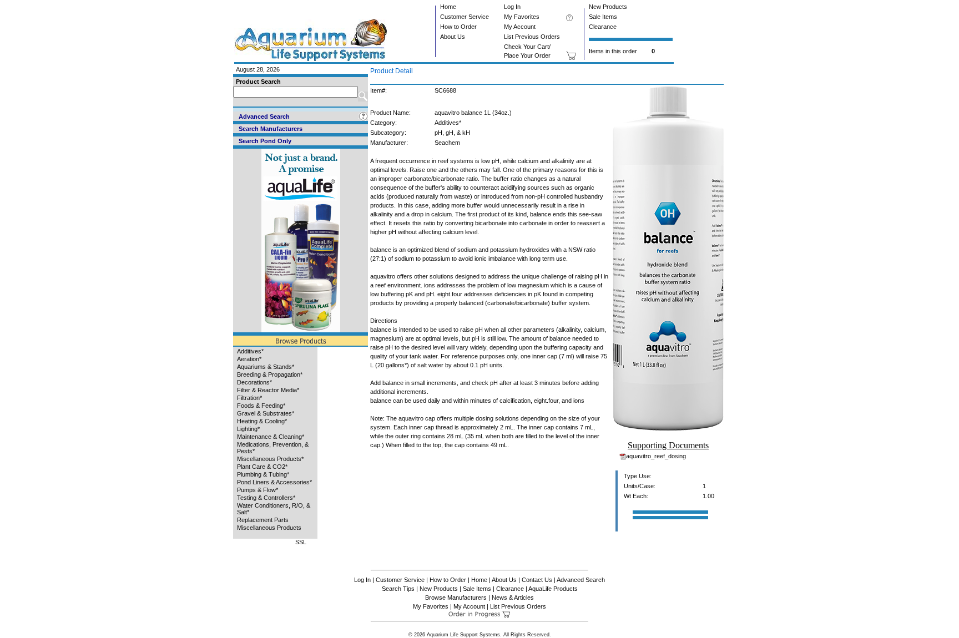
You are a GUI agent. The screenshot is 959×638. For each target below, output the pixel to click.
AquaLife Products (553, 588)
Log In (512, 6)
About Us (452, 36)
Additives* (250, 351)
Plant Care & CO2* (262, 466)
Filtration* (249, 397)
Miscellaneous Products (269, 527)
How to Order (458, 26)
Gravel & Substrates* (265, 413)
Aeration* (249, 359)
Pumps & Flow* (257, 490)
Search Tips (398, 588)
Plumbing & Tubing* (263, 474)
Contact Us (537, 579)
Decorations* (254, 382)
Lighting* (248, 429)
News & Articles (513, 597)
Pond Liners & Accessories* (274, 482)
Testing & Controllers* (266, 497)
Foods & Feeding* (261, 405)
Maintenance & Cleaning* (270, 436)
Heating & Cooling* (262, 421)
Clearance (603, 26)
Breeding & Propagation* (269, 374)
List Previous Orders (532, 36)
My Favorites (521, 16)
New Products (608, 6)
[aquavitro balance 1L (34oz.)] (668, 428)
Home (448, 6)
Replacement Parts (263, 520)
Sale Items (603, 16)
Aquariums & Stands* (265, 366)
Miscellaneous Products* (270, 458)
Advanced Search (581, 579)
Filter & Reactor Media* (268, 390)
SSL (300, 542)
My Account (520, 26)
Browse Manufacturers (456, 597)
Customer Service (464, 16)
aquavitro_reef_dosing (656, 456)
